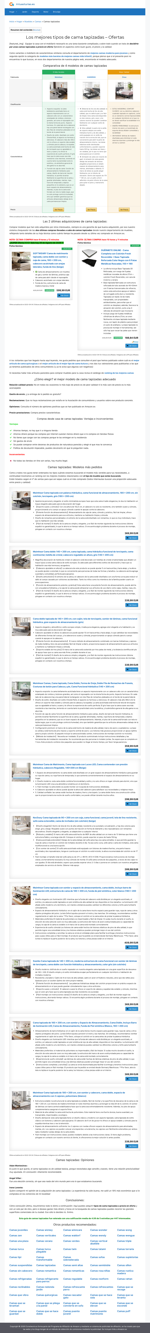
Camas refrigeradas (20, 1278)
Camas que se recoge (125, 1288)
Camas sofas (97, 1257)
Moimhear (58, 77)
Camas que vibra (18, 1295)
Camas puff (123, 1311)
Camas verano (44, 1241)
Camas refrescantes (101, 1287)
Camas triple (124, 1241)
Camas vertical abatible (98, 1242)
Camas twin (70, 1249)
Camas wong (124, 1230)
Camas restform (99, 1278)
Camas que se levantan (17, 1304)
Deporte (35, 12)
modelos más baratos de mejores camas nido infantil (66, 56)
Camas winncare (72, 1230)
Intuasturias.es (25, 4)
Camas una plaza (18, 1241)
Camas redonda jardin (45, 1288)
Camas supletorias (127, 1257)
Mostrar (37, 30)
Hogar (11, 12)
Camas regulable (72, 1278)
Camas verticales (46, 1235)
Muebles (28, 21)
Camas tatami (98, 1249)
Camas (38, 21)
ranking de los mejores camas (119, 373)
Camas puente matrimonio (98, 1312)
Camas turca (16, 1249)
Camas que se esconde (125, 1304)
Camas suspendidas (20, 1265)
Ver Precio (58, 210)
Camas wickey (44, 1230)
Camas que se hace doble (47, 1312)
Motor (45, 12)
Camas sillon (124, 1265)
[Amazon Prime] (135, 342)
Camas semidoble (100, 1265)
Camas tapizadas (46, 1265)
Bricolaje (56, 12)
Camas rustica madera (125, 1272)
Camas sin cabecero (20, 1270)
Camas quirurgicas (47, 1295)
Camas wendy (98, 1235)
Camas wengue (126, 1235)
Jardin (24, 12)
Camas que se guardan (17, 1312)
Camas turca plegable (43, 1250)
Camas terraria (125, 1249)
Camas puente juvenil (71, 1312)
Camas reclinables (19, 1287)
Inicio (11, 21)
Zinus (124, 77)
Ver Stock (64, 295)
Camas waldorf (71, 1235)
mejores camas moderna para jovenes (109, 53)
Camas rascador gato (72, 1296)
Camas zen (15, 1235)
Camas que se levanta (125, 1296)
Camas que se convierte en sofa (73, 1304)
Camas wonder (98, 1230)
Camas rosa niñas (100, 1270)
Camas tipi (15, 1257)
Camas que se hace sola (101, 1296)
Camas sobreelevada (71, 1258)
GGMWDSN (91, 77)
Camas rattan (124, 1278)
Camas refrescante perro (74, 1288)
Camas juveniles (18, 1230)
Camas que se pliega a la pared (48, 1304)
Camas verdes (71, 1241)
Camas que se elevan (98, 1304)
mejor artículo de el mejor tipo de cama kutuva (65, 363)
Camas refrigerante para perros (47, 1280)
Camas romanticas (73, 1270)
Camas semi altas (73, 1265)
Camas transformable (44, 1258)
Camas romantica (46, 1270)
